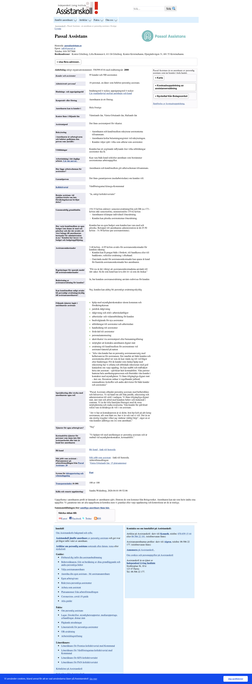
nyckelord (60, 549)
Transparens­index (64, 483)
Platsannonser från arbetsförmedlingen (79, 591)
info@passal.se (68, 48)
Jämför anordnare (64, 20)
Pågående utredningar (71, 622)
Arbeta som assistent (71, 587)
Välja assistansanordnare (73, 569)
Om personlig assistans (72, 610)
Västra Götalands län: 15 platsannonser (108, 463)
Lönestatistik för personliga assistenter (79, 627)
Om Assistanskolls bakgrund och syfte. (74, 532)
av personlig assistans (82, 538)
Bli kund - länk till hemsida (102, 449)
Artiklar (83, 20)
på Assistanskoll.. (141, 549)
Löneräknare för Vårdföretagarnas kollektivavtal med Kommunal (86, 651)
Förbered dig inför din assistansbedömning (81, 557)
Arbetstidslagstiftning (71, 636)
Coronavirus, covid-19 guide (74, 596)
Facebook (76, 518)
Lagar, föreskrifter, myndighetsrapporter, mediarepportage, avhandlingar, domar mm (89, 616)
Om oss (109, 20)
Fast (91, 472)
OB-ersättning (68, 631)
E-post (64, 518)
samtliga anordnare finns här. (95, 507)
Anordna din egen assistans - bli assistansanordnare (85, 573)
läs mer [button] (93, 679)
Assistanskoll (60, 26)
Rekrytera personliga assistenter (76, 582)
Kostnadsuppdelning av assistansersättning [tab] (169, 87)
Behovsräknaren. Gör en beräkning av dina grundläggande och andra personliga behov (90, 563)
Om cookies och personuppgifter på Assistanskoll (150, 555)
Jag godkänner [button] (235, 679)
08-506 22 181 (138, 536)
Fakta (96, 20)
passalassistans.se (73, 45)
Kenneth (164, 533)
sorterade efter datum (82, 546)
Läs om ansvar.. (70, 160)
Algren (167, 541)
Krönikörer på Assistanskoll (69, 668)
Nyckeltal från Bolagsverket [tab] (172, 96)
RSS (99, 518)
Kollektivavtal (62, 187)
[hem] (77, 14)
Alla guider (66, 600)
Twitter (88, 518)
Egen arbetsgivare (69, 578)
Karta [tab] (160, 78)
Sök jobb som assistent (100, 457)
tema (111, 546)
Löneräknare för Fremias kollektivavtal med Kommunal (88, 645)
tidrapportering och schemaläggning (69, 474)
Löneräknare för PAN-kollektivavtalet (79, 662)
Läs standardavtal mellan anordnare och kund (110, 93)
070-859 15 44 (184, 533)
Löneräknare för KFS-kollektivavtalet (79, 657)
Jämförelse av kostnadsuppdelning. (169, 103)
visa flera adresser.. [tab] (69, 62)
